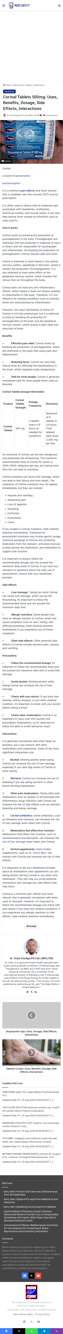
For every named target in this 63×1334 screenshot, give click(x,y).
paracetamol (22, 175)
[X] (31, 992)
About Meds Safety (23, 1314)
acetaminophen (11, 183)
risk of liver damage (13, 841)
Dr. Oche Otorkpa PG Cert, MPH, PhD (22, 115)
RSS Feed (7, 1183)
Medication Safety (22, 85)
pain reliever (27, 190)
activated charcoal (49, 543)
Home (8, 85)
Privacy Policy (42, 1314)
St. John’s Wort (37, 852)
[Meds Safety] (19, 5)
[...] (51, 1100)
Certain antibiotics (21, 815)
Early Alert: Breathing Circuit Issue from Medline (30, 1206)
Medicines (39, 85)
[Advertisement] (31, 45)
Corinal (32, 926)
